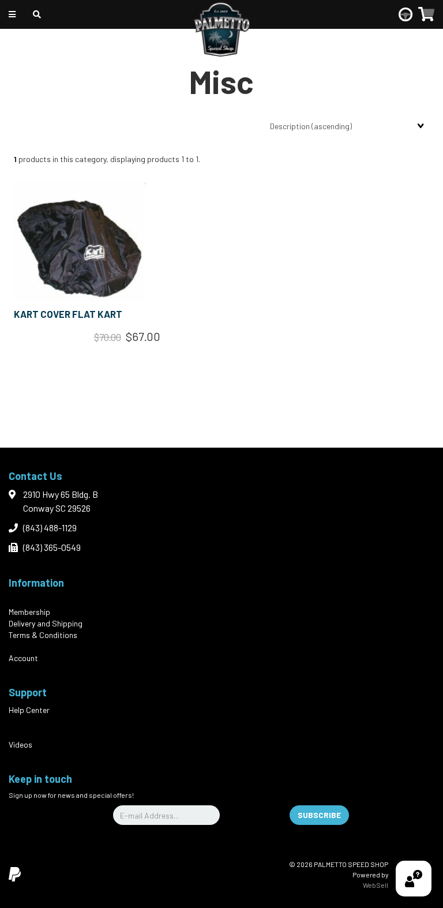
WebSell (375, 885)
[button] (426, 14)
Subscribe (319, 815)
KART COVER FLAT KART (68, 314)
